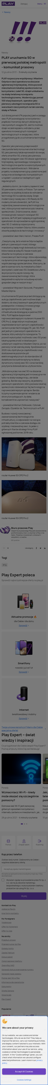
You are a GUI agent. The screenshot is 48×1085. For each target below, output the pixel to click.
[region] (24, 1050)
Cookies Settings (24, 1080)
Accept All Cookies (24, 1071)
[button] (5, 1021)
